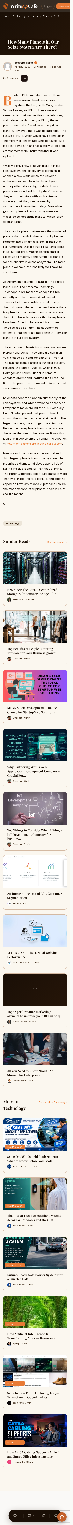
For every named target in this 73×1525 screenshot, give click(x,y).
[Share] (55, 1515)
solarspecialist (24, 62)
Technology (20, 16)
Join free (64, 6)
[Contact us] (62, 1517)
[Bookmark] (44, 1515)
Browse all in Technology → (53, 1104)
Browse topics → (57, 542)
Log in (48, 6)
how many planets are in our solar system (34, 444)
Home (6, 16)
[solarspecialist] (7, 66)
